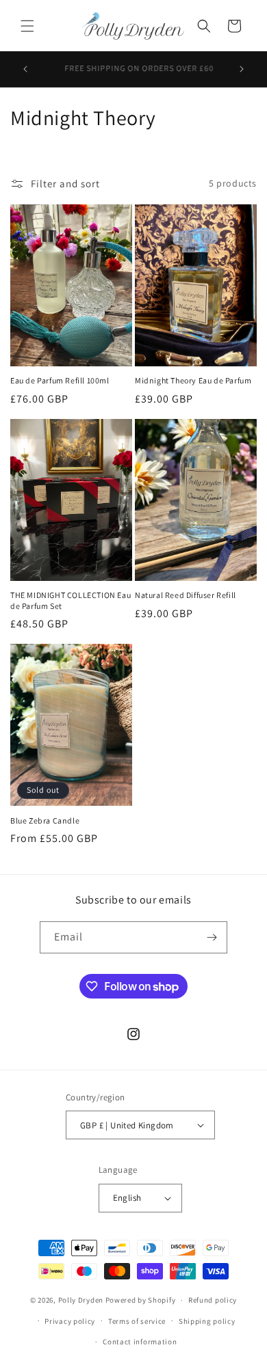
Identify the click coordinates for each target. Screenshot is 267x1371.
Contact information (140, 1341)
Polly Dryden (80, 1300)
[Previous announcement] (25, 69)
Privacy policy (69, 1321)
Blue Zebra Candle (44, 820)
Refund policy (212, 1300)
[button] (27, 26)
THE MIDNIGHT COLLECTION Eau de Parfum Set (70, 600)
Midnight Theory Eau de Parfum (193, 380)
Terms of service (137, 1321)
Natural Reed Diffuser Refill (185, 595)
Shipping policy (207, 1321)
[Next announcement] (242, 69)
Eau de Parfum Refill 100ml (60, 380)
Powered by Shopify (140, 1300)
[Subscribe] (211, 937)
